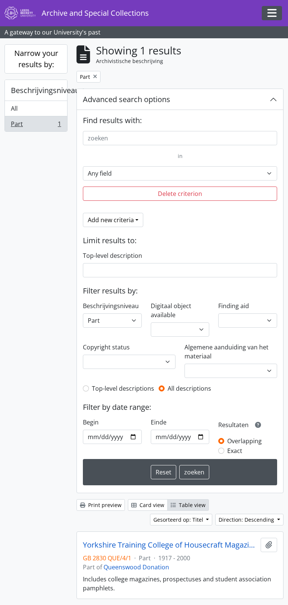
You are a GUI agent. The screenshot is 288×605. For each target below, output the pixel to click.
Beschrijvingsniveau (39, 90)
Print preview (104, 505)
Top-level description (112, 255)
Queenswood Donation (136, 567)
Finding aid (233, 306)
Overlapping (244, 441)
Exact (234, 451)
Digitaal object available (171, 310)
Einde (158, 422)
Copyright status (106, 347)
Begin (91, 422)
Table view (191, 505)
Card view (151, 505)
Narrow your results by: (36, 58)
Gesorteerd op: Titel (179, 519)
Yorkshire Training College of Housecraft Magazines (170, 544)
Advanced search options (126, 99)
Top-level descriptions (123, 388)
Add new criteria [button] (111, 220)
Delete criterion (180, 194)
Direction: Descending (247, 519)
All (14, 108)
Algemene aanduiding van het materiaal (226, 351)
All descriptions (189, 388)
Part (35, 125)
